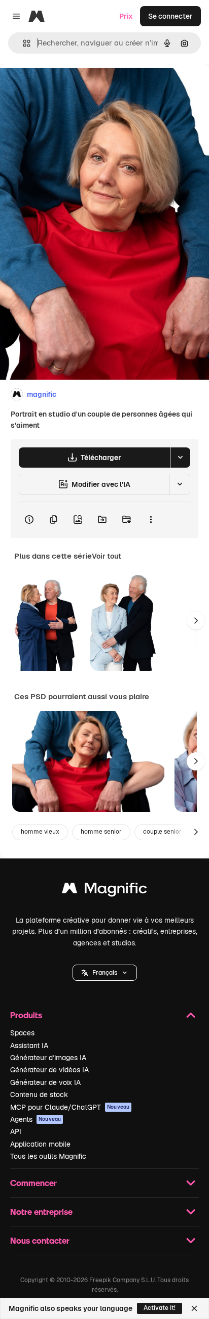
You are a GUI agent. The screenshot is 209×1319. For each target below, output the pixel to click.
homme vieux (40, 832)
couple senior (162, 832)
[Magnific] (104, 890)
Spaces (22, 1032)
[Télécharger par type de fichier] (180, 457)
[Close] (194, 1308)
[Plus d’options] (151, 520)
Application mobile (40, 1144)
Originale (67, 87)
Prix (126, 16)
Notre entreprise (41, 1211)
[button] (105, 973)
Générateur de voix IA (45, 1082)
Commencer (33, 1182)
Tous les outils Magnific (48, 1156)
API (15, 1131)
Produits (26, 1015)
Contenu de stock (39, 1094)
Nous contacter (39, 1240)
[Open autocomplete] (23, 43)
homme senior (101, 832)
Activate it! (160, 1308)
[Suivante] (196, 620)
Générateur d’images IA (48, 1057)
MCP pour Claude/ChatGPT (69, 1107)
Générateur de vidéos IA (49, 1069)
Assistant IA (29, 1045)
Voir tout (106, 556)
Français (104, 973)
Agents (35, 1119)
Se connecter (170, 16)
